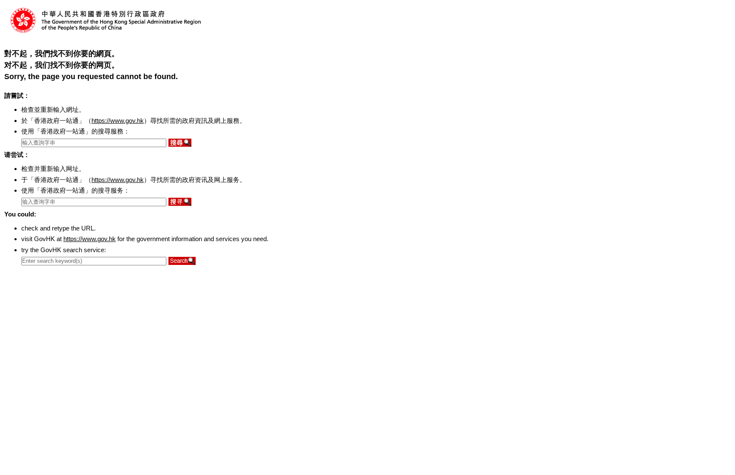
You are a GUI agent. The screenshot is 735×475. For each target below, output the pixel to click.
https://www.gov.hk (117, 120)
